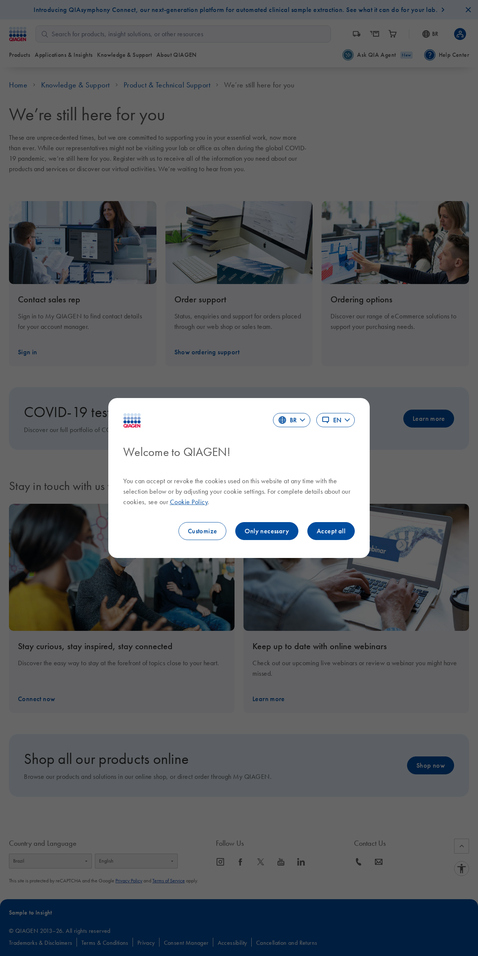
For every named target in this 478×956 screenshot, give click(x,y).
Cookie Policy (189, 502)
